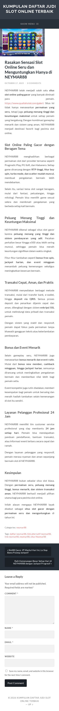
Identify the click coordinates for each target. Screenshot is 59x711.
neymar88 (21, 527)
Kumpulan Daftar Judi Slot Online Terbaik (29, 9)
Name (9, 628)
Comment (11, 593)
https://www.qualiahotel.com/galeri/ (24, 103)
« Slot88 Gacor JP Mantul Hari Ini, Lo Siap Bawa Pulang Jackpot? (27, 551)
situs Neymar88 (38, 536)
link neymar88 (12, 536)
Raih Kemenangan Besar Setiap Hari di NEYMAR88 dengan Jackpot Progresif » (32, 562)
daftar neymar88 (18, 534)
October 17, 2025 (14, 83)
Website (9, 656)
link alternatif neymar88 (39, 534)
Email (9, 642)
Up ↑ (31, 704)
